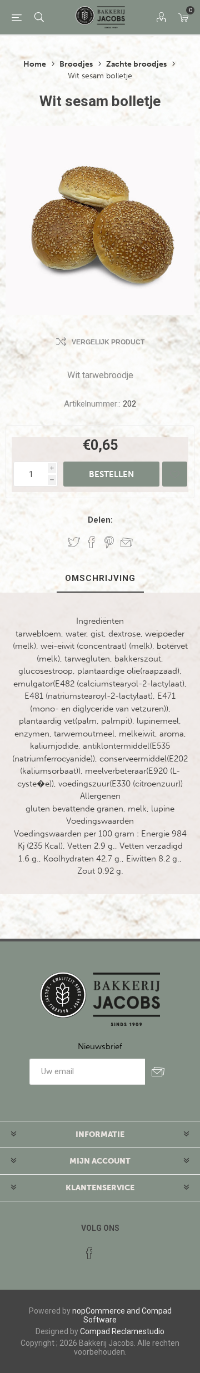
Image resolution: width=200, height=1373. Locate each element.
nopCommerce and (106, 1310)
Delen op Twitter (74, 542)
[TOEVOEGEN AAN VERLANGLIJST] (174, 474)
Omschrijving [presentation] (100, 578)
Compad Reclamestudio (122, 1331)
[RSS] (110, 1250)
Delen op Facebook (92, 542)
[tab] (100, 579)
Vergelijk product (108, 342)
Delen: (100, 520)
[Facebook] (89, 1253)
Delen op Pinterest (109, 542)
